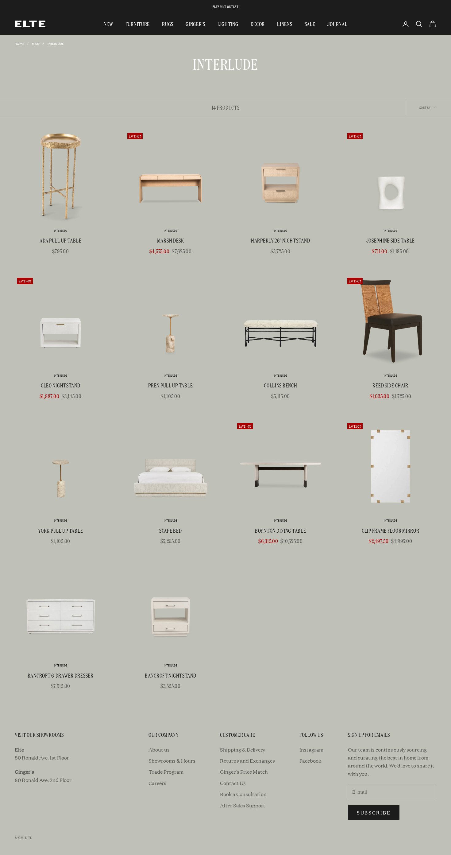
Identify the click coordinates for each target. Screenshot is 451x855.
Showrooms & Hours (171, 760)
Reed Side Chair (390, 385)
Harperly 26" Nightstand (280, 240)
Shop (36, 44)
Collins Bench (280, 385)
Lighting (228, 24)
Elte (216, 6)
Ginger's (195, 24)
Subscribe (374, 812)
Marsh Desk (170, 240)
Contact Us (233, 783)
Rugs (167, 24)
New (108, 24)
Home (19, 44)
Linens (284, 24)
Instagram (311, 749)
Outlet (232, 6)
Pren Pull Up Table (170, 385)
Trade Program (165, 771)
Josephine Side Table (390, 240)
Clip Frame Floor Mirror (390, 530)
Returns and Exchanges (247, 760)
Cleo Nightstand (60, 385)
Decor (258, 24)
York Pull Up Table (60, 530)
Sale (310, 24)
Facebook (310, 760)
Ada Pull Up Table (60, 240)
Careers (157, 783)
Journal (337, 24)
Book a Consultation (243, 794)
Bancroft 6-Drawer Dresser (61, 675)
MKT (223, 6)
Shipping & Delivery (242, 749)
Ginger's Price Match (244, 771)
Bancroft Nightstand (170, 675)
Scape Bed (170, 530)
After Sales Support (242, 805)
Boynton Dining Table (280, 530)
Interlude (56, 44)
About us (159, 749)
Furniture (137, 24)
